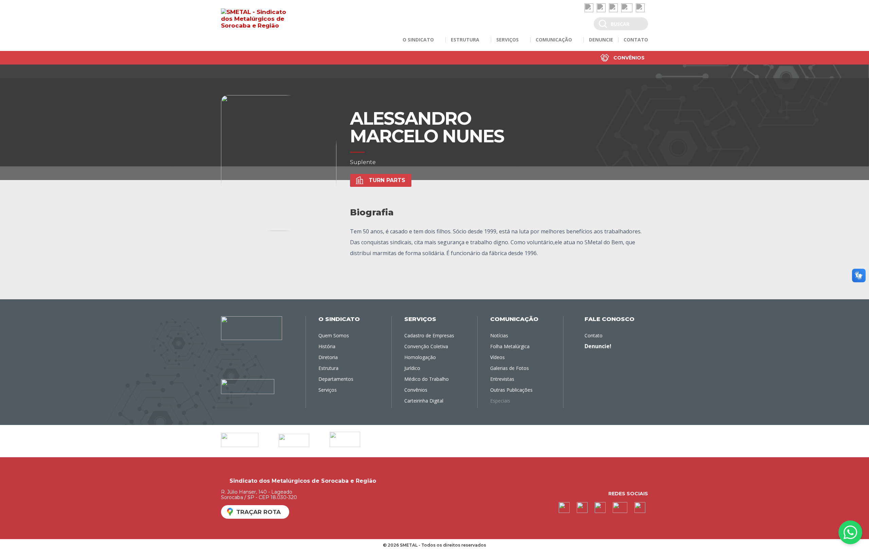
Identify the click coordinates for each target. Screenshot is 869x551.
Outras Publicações (511, 390)
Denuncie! (598, 346)
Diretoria (328, 357)
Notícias (499, 335)
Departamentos (335, 379)
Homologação (420, 357)
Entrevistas (502, 379)
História (326, 346)
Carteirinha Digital (423, 400)
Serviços (327, 390)
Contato (594, 335)
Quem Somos (333, 335)
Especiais (500, 400)
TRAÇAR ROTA (258, 512)
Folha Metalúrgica (510, 346)
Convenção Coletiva (426, 346)
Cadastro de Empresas (429, 335)
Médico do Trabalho (426, 379)
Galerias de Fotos (509, 368)
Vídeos (497, 357)
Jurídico (412, 368)
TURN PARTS (387, 180)
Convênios (629, 58)
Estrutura (328, 368)
